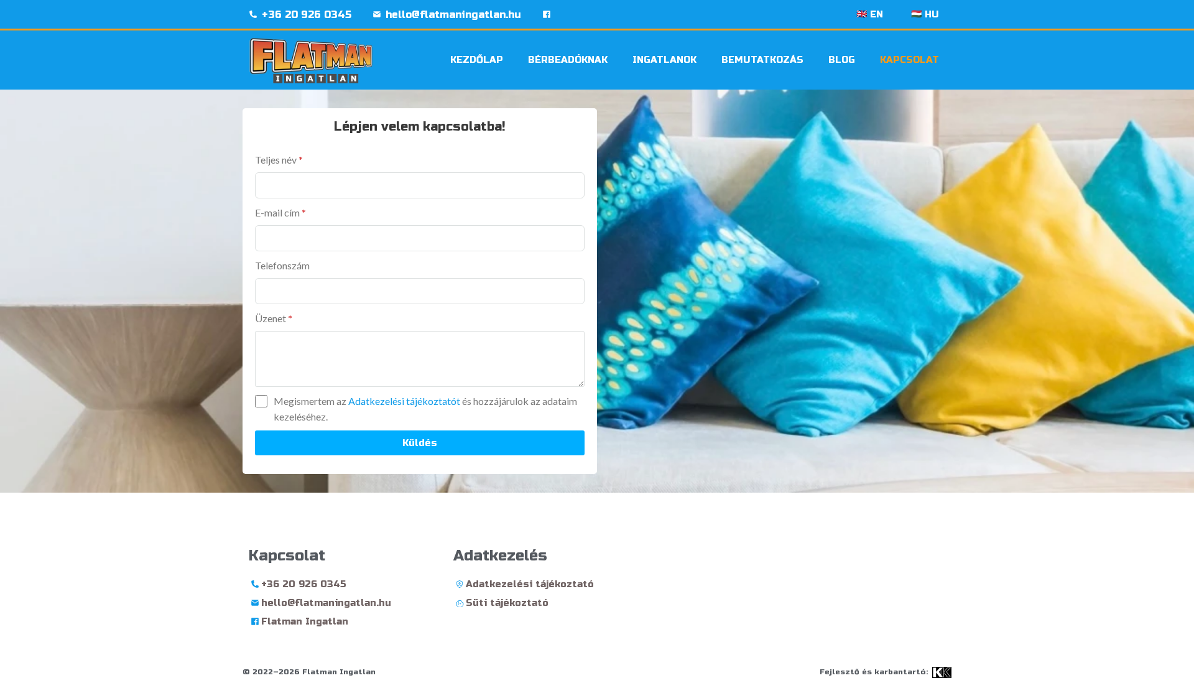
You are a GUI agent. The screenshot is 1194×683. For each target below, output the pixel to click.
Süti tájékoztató (507, 602)
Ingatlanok (664, 59)
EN (869, 14)
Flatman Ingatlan (304, 621)
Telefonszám (282, 265)
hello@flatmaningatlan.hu (453, 15)
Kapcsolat (909, 59)
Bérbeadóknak (568, 59)
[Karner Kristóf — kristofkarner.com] (941, 672)
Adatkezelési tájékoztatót (405, 401)
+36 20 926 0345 (306, 15)
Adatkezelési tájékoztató (530, 584)
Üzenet (273, 318)
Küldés (419, 442)
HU (925, 14)
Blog (841, 59)
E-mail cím (280, 212)
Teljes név (279, 159)
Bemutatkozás (762, 59)
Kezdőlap (476, 59)
